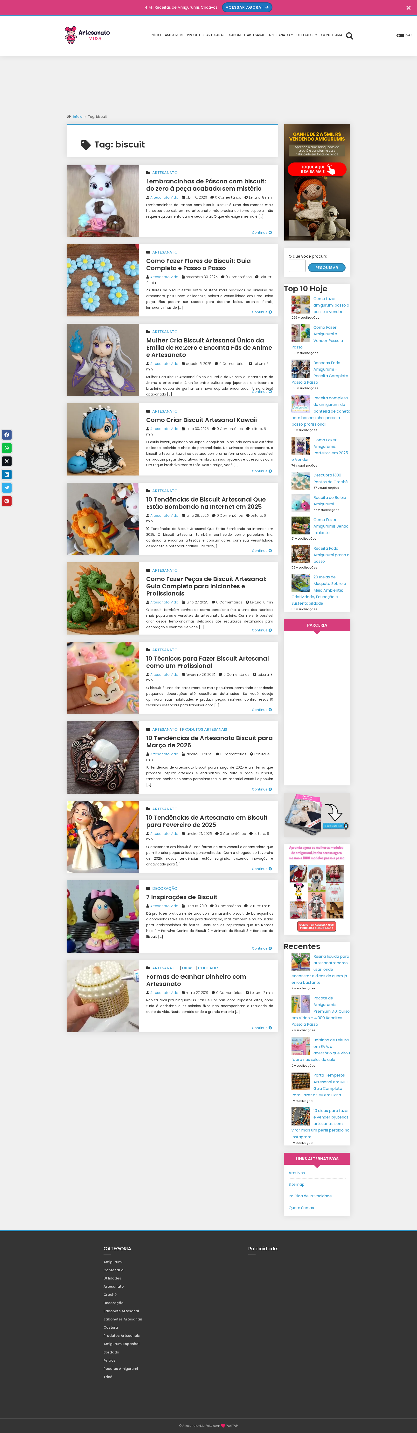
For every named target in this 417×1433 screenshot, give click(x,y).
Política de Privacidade (310, 1196)
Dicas (188, 968)
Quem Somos (301, 1208)
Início (78, 116)
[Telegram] (7, 488)
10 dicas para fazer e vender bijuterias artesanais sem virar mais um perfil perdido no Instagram (320, 1124)
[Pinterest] (7, 501)
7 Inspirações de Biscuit (181, 897)
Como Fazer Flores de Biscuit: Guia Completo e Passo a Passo (198, 264)
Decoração (164, 888)
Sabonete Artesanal (121, 1311)
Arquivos (297, 1173)
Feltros (110, 1360)
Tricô (108, 1376)
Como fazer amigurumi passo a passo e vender (331, 305)
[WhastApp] (7, 448)
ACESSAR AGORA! (245, 7)
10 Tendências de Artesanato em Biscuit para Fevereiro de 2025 (207, 821)
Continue (260, 232)
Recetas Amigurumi (121, 1368)
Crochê (110, 1294)
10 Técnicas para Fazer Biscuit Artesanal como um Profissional (207, 662)
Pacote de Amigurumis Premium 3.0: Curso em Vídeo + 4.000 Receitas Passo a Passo (321, 1011)
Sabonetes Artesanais (123, 1319)
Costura (111, 1327)
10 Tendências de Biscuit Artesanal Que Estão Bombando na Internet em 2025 (206, 503)
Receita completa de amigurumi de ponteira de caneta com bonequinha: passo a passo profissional (321, 411)
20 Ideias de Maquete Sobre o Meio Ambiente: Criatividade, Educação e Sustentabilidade (319, 590)
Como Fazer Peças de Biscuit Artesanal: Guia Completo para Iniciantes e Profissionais (206, 586)
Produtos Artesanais (204, 729)
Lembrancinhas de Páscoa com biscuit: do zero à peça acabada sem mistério (206, 185)
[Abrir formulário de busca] (349, 35)
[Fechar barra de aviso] (409, 7)
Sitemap (297, 1184)
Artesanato (165, 172)
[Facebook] (7, 435)
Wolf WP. (232, 1426)
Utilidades (208, 968)
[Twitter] (7, 461)
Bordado (111, 1352)
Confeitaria (114, 1270)
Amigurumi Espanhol (121, 1343)
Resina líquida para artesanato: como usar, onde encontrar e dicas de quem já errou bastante (320, 969)
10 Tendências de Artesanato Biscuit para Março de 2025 (209, 742)
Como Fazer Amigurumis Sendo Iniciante (330, 526)
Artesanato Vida (164, 197)
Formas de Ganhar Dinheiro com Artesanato (196, 980)
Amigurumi (113, 1261)
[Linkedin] (7, 474)
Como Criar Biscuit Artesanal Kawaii (201, 420)
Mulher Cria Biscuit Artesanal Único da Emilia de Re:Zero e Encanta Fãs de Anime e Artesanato (209, 347)
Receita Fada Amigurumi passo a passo (331, 555)
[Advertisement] (208, 88)
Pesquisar (326, 267)
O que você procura (308, 256)
